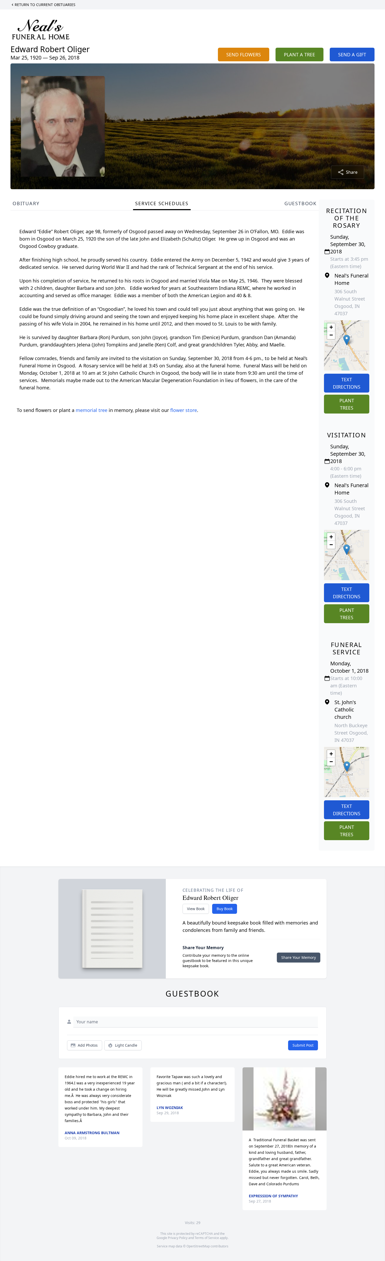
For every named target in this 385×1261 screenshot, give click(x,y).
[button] (346, 340)
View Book (196, 908)
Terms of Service (207, 1238)
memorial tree (91, 410)
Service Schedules (162, 203)
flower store (183, 410)
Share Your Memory (298, 957)
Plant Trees (346, 404)
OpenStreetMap (198, 1246)
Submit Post (303, 1045)
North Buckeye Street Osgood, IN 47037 (351, 732)
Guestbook (300, 203)
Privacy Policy (178, 1238)
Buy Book (225, 908)
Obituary (26, 203)
